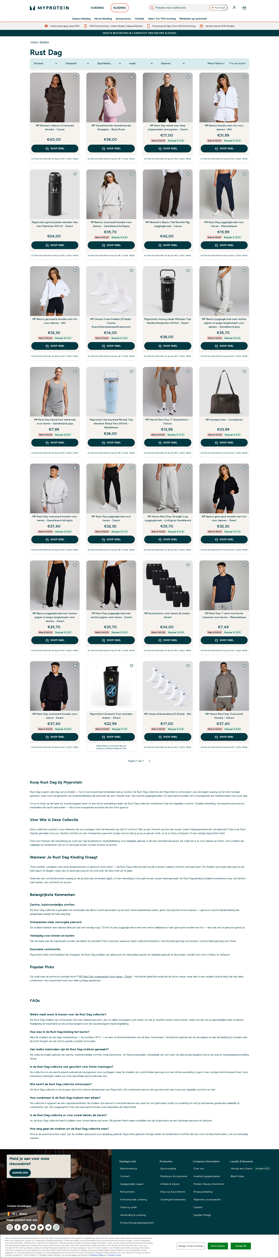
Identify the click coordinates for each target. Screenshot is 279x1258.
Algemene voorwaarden (207, 1199)
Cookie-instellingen (19, 1206)
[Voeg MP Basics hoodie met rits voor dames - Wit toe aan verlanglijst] (244, 77)
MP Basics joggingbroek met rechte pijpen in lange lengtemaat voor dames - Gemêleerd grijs (224, 323)
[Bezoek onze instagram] (9, 1227)
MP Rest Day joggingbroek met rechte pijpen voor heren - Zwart (111, 615)
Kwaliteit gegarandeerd (206, 1176)
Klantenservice (128, 1168)
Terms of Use (114, 1255)
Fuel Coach (220, 8)
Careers (197, 1207)
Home (34, 42)
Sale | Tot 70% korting (162, 18)
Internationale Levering (133, 1199)
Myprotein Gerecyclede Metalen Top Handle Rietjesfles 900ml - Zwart (167, 321)
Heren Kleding (103, 18)
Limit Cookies (218, 1246)
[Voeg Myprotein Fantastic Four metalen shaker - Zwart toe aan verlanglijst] (131, 665)
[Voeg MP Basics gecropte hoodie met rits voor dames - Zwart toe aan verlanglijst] (244, 468)
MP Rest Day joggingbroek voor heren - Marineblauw (224, 224)
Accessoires (123, 18)
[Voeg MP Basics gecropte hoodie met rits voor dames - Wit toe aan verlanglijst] (75, 270)
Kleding (44, 42)
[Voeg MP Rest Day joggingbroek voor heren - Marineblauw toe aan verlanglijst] (244, 174)
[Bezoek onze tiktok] (25, 1227)
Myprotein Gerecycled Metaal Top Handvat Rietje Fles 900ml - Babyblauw (111, 423)
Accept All (241, 1246)
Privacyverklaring (202, 1191)
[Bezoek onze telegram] (48, 1227)
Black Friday (237, 1176)
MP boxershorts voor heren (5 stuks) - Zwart (167, 615)
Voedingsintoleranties (173, 1199)
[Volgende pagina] (149, 761)
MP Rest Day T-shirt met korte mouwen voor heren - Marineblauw (224, 615)
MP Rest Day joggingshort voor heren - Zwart (105, 976)
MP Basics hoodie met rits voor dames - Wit (224, 127)
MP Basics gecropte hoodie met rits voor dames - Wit (54, 321)
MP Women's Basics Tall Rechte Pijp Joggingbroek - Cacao (167, 224)
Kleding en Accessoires (173, 1176)
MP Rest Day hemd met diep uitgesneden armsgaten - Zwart (168, 127)
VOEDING (97, 7)
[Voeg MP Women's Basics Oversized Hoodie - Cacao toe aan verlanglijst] (75, 77)
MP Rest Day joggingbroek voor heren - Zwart (111, 518)
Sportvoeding (168, 1168)
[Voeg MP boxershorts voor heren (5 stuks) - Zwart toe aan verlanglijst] (188, 565)
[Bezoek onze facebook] (17, 1227)
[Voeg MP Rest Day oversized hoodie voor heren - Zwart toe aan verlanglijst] (75, 665)
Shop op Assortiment (172, 1191)
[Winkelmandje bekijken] (244, 7)
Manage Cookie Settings (190, 1246)
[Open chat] (56, 1227)
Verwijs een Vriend (250, 1168)
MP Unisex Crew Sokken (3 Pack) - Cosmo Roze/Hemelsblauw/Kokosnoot (111, 323)
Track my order (128, 1207)
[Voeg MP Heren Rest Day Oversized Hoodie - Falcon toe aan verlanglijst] (244, 665)
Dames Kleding (81, 18)
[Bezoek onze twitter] (40, 1227)
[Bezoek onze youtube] (33, 1227)
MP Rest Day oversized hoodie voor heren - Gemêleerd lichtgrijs (54, 518)
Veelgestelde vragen (132, 1184)
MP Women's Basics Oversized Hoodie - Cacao (55, 127)
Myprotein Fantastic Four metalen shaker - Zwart (111, 716)
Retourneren (127, 1191)
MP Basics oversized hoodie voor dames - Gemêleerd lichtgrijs (111, 224)
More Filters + (216, 63)
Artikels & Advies (170, 1184)
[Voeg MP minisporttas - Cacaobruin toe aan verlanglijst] (244, 371)
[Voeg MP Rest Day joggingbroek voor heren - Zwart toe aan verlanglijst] (131, 468)
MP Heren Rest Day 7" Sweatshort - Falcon (167, 421)
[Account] (234, 7)
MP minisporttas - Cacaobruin (224, 419)
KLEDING (120, 7)
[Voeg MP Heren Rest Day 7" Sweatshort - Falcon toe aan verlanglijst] (188, 371)
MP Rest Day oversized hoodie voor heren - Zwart (54, 716)
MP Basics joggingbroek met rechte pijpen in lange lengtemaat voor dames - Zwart (55, 617)
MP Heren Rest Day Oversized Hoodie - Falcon (224, 716)
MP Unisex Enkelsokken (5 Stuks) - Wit (167, 714)
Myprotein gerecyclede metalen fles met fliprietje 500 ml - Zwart (55, 224)
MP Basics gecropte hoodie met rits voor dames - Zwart (224, 518)
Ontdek (139, 18)
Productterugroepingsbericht (137, 1222)
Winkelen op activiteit (193, 18)
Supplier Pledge (202, 1215)
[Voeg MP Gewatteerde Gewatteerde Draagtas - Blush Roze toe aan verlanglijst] (131, 77)
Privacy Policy (97, 1255)
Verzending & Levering (133, 1215)
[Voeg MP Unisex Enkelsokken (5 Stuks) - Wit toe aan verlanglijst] (188, 665)
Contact (125, 1176)
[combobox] (188, 8)
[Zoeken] (152, 8)
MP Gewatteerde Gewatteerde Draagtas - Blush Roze (111, 127)
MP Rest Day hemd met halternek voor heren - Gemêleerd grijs (55, 421)
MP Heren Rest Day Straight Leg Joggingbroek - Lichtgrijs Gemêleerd (167, 518)
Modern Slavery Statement (208, 1184)
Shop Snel (57, 148)
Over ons (198, 1168)
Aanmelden (20, 1172)
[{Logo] (49, 7)
